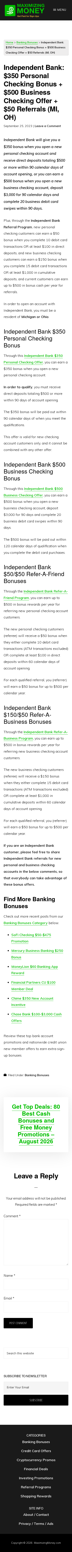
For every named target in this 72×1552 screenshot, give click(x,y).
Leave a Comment (48, 126)
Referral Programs (36, 1487)
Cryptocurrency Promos (36, 1460)
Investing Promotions (36, 1478)
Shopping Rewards (36, 1496)
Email (9, 1298)
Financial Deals (36, 1469)
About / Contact (36, 1514)
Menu (61, 10)
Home (9, 42)
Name (9, 1275)
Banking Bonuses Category (26, 923)
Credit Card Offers (36, 1451)
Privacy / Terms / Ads (36, 1523)
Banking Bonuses (27, 42)
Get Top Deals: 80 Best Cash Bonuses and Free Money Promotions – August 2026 (36, 1123)
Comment (12, 1216)
